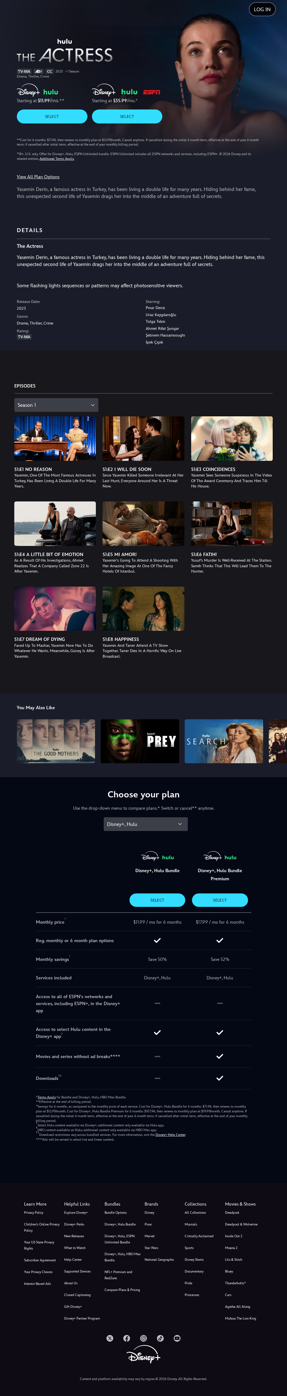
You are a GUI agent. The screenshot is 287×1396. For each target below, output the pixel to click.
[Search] (224, 741)
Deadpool (232, 1213)
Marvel (150, 1236)
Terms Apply (47, 1097)
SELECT (52, 116)
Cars (228, 1295)
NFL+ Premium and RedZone (118, 1275)
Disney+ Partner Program (82, 1318)
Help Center (73, 1260)
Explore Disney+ (76, 1213)
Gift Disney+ (73, 1307)
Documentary (194, 1271)
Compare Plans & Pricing (122, 1290)
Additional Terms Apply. (57, 159)
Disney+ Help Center (170, 1135)
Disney (149, 1213)
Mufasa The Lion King (240, 1318)
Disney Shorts (194, 1260)
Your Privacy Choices (38, 1272)
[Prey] (140, 741)
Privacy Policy (33, 1213)
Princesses (192, 1295)
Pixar (148, 1224)
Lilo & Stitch (233, 1260)
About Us (71, 1283)
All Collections (195, 1213)
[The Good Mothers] (56, 741)
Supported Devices (77, 1271)
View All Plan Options (38, 176)
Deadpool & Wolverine (241, 1224)
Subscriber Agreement (40, 1260)
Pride (188, 1283)
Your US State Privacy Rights (39, 1245)
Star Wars (151, 1248)
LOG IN (262, 9)
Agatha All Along (237, 1307)
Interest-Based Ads (37, 1284)
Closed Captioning (77, 1295)
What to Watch (74, 1248)
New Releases (74, 1236)
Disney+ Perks (74, 1224)
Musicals (191, 1224)
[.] (110, 1338)
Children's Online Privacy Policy (41, 1227)
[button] (83, 1204)
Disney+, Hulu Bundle (120, 1224)
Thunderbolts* (235, 1283)
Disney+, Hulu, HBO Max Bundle (123, 1257)
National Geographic (159, 1260)
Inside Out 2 (233, 1236)
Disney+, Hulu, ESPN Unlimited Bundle (120, 1239)
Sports (189, 1248)
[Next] (277, 740)
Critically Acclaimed (199, 1236)
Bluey (229, 1271)
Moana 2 (231, 1248)
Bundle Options (116, 1213)
